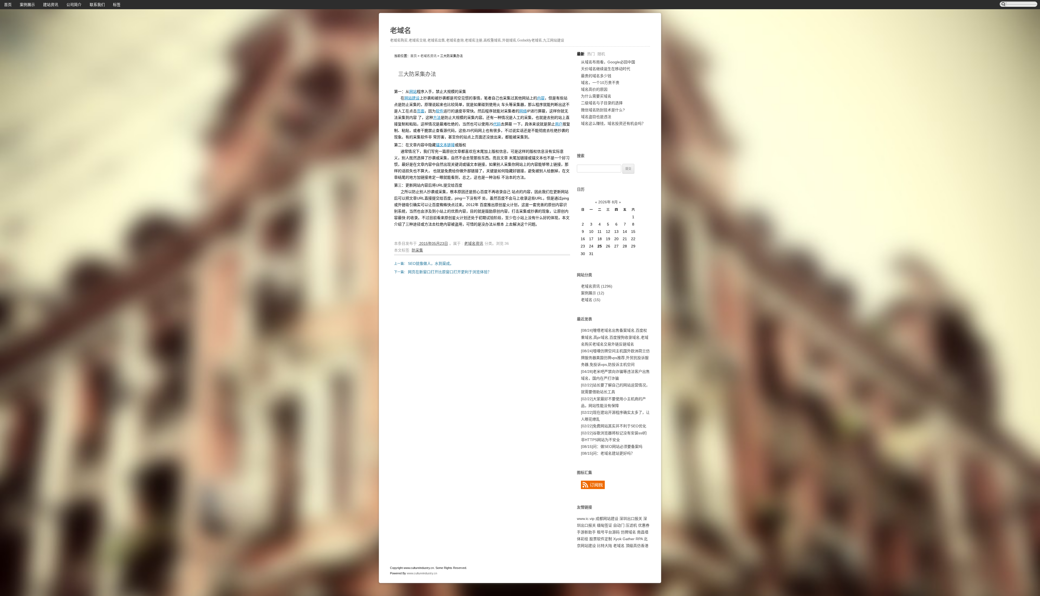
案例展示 (27, 4)
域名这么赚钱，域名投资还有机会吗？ (613, 123)
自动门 (619, 525)
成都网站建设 (607, 518)
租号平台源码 (608, 532)
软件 (439, 111)
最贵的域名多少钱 (596, 76)
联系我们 (97, 4)
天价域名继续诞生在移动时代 (605, 69)
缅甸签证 (604, 525)
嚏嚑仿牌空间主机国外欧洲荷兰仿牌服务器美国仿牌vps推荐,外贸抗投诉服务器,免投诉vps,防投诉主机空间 (615, 358)
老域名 (400, 31)
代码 (497, 124)
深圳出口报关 (630, 518)
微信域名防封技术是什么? (603, 110)
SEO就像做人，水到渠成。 (431, 263)
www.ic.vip (585, 518)
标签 (117, 4)
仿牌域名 (628, 532)
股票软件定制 (600, 539)
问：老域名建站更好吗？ (608, 453)
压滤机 (631, 525)
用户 (559, 124)
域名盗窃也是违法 (596, 117)
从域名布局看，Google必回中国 (608, 62)
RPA (639, 539)
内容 (541, 98)
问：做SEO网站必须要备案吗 (611, 446)
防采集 (417, 250)
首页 (8, 4)
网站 (413, 91)
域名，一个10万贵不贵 (600, 82)
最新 (580, 54)
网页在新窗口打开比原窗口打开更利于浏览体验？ (449, 272)
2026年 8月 (608, 202)
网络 (523, 111)
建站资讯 (50, 4)
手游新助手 (586, 532)
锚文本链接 (445, 145)
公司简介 (74, 4)
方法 (437, 117)
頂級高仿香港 (637, 545)
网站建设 (412, 98)
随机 (601, 54)
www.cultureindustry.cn (422, 573)
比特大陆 (604, 545)
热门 (591, 54)
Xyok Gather (624, 539)
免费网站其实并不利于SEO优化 (613, 426)
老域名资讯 (428, 56)
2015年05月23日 (433, 243)
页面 (420, 111)
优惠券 (643, 525)
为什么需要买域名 (596, 96)
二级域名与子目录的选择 (602, 103)
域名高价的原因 (594, 89)
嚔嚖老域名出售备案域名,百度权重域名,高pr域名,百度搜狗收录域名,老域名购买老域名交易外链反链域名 (614, 337)
